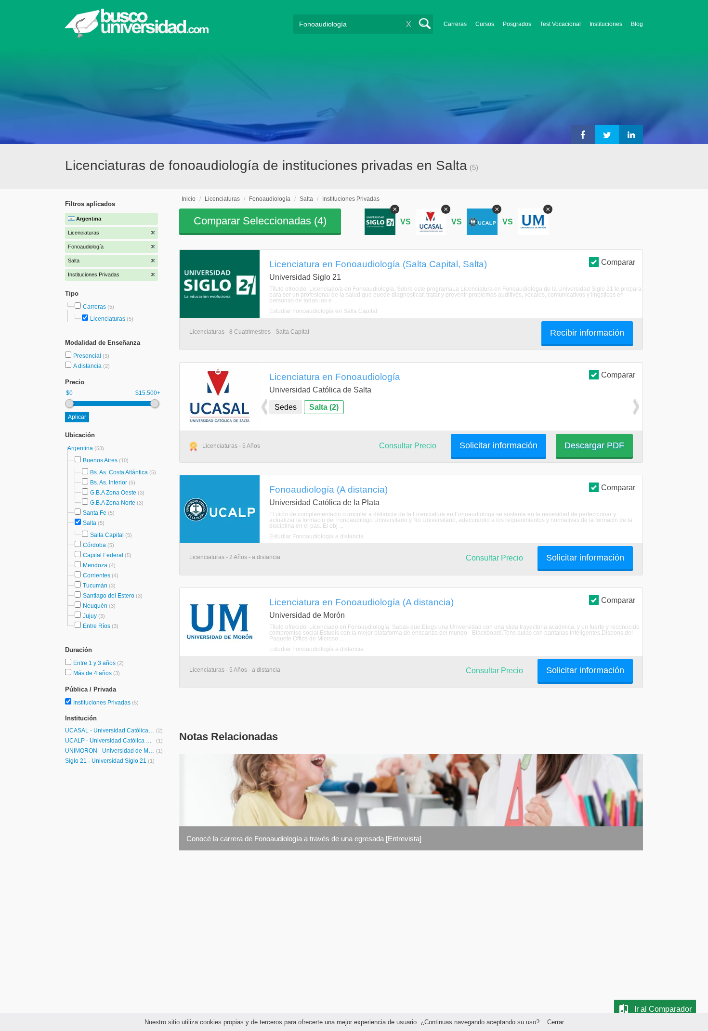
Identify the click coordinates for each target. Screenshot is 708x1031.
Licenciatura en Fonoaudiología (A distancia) (361, 602)
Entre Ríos (96, 626)
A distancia (88, 366)
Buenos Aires (100, 460)
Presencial (88, 355)
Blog (637, 24)
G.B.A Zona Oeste (113, 492)
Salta (89, 523)
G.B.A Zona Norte (112, 502)
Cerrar (555, 1022)
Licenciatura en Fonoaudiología (334, 376)
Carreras (455, 24)
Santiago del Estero (108, 595)
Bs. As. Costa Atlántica (119, 472)
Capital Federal (103, 555)
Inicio (189, 199)
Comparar (618, 262)
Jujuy (90, 616)
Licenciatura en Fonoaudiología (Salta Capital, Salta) (378, 264)
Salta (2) (324, 407)
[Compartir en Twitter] (607, 134)
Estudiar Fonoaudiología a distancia (316, 536)
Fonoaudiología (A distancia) (328, 489)
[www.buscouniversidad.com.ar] (137, 36)
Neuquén (95, 605)
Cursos (484, 24)
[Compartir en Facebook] (583, 134)
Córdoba (94, 545)
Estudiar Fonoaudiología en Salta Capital (323, 311)
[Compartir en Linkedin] (631, 134)
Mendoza (95, 565)
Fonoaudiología (269, 199)
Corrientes (96, 575)
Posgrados (517, 24)
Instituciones (606, 24)
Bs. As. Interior (108, 482)
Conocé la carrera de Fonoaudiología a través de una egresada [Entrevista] (303, 839)
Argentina (80, 448)
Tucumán (95, 585)
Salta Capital (107, 535)
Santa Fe (94, 512)
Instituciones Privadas (106, 702)
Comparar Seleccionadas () (260, 221)
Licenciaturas (107, 318)
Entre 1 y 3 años (95, 663)
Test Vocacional (560, 24)
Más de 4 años (93, 673)
